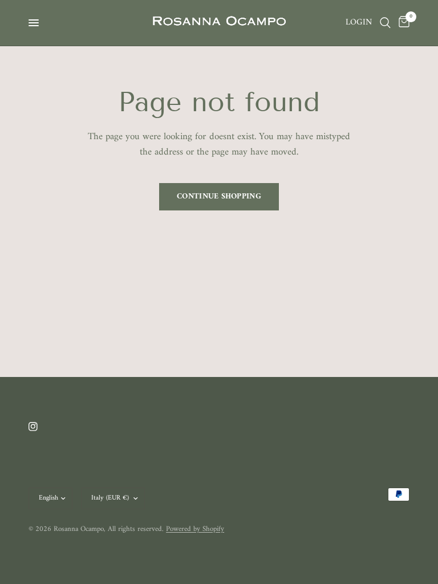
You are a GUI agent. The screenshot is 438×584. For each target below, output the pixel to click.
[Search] (385, 23)
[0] (402, 23)
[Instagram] (41, 426)
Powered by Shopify (195, 529)
